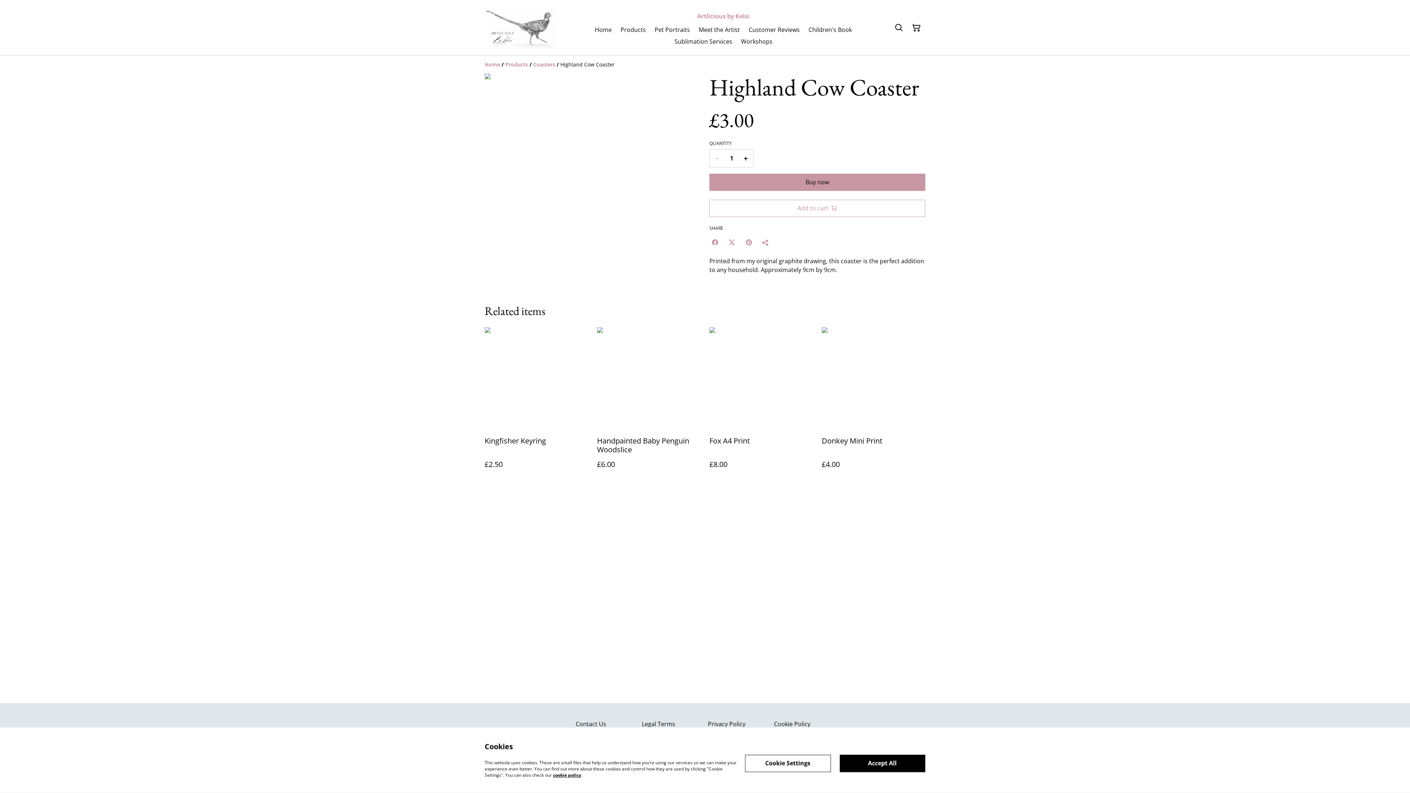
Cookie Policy (792, 724)
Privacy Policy (726, 724)
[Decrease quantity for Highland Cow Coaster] (716, 158)
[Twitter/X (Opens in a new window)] (731, 242)
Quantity (720, 143)
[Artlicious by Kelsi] (521, 27)
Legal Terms (658, 724)
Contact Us (591, 724)
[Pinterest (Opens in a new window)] (748, 242)
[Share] (765, 242)
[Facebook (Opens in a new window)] (714, 242)
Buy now (817, 182)
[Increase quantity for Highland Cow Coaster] (745, 158)
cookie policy (567, 775)
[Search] (899, 28)
